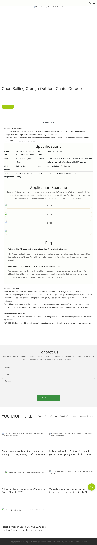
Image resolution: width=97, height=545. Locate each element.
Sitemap (83, 542)
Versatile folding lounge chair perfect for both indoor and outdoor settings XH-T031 (72, 490)
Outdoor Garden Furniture (48, 416)
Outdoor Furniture (87, 416)
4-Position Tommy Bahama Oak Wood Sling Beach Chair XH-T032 (24, 490)
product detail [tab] (48, 122)
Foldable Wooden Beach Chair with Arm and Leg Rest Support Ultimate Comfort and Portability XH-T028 (24, 529)
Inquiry (8, 106)
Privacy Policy (74, 542)
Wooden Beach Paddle (69, 416)
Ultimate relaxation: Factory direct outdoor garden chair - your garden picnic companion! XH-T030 (72, 453)
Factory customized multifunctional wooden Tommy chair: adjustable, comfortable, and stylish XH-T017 (24, 453)
